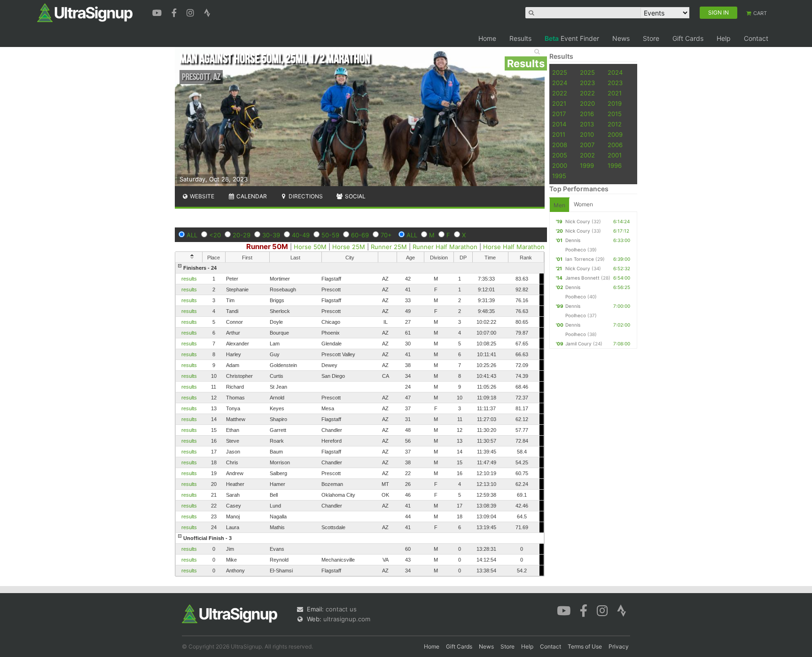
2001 (615, 155)
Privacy (619, 646)
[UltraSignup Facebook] (175, 11)
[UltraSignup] (85, 12)
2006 (615, 145)
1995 (559, 176)
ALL (192, 235)
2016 (587, 113)
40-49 (301, 235)
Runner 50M (267, 246)
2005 (559, 155)
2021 (615, 93)
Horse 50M (310, 246)
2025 (559, 72)
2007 (587, 145)
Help (724, 38)
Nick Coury (577, 221)
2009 (615, 134)
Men (559, 205)
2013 (587, 124)
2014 (559, 124)
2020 (587, 103)
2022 (559, 93)
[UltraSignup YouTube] (158, 11)
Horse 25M (348, 246)
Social (355, 196)
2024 (615, 72)
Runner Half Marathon (445, 246)
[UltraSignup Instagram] (191, 11)
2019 (615, 103)
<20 (215, 235)
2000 (559, 165)
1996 (615, 165)
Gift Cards (687, 38)
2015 (615, 113)
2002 (587, 155)
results (189, 279)
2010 (587, 134)
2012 (615, 124)
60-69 (360, 235)
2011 (558, 134)
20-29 (241, 235)
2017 (559, 113)
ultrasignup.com (346, 619)
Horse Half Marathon (514, 246)
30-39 (271, 235)
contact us (341, 609)
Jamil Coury (578, 343)
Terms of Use (585, 646)
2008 (559, 145)
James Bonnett (582, 278)
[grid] (359, 419)
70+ (386, 235)
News (621, 38)
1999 (587, 165)
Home (487, 38)
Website (201, 196)
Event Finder (572, 38)
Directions (305, 196)
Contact (756, 38)
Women (583, 204)
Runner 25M (389, 246)
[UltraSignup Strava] (207, 11)
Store (651, 38)
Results (520, 38)
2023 (587, 82)
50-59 (330, 235)
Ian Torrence (579, 259)
